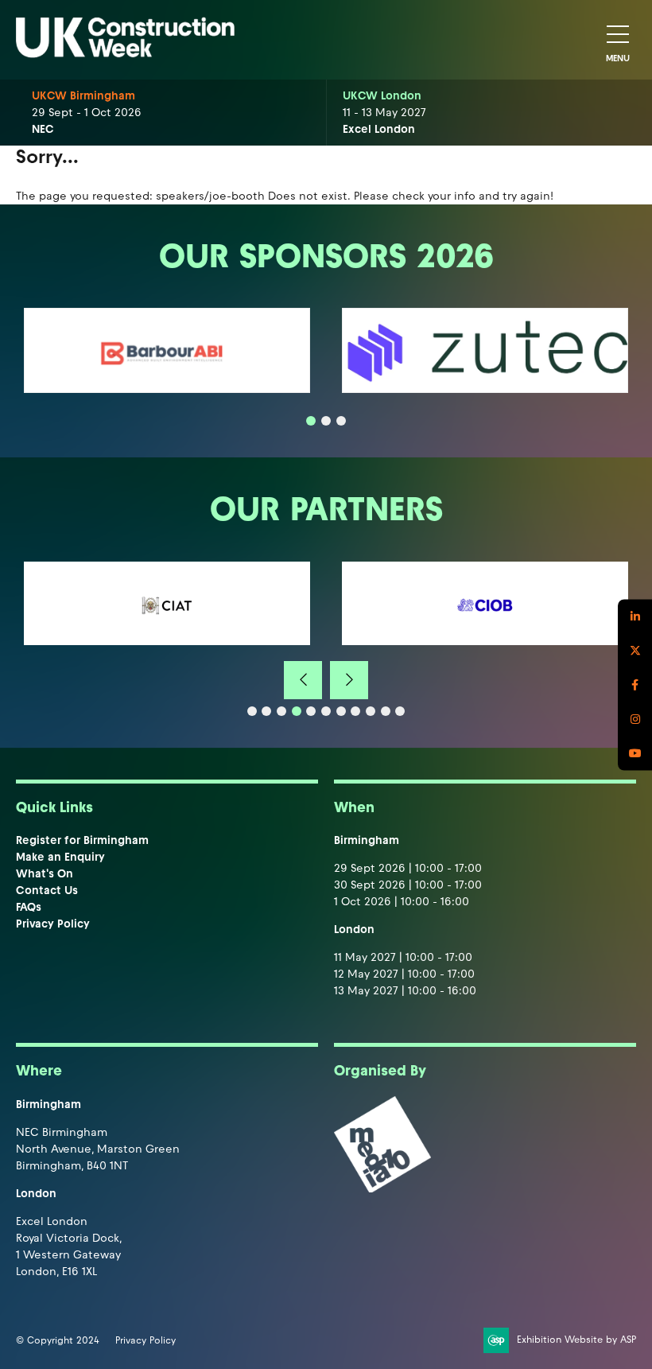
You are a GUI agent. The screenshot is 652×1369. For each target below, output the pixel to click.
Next (349, 680)
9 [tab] (370, 711)
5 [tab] (311, 711)
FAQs (28, 907)
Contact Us (47, 890)
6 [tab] (326, 711)
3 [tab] (341, 421)
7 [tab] (341, 711)
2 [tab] (326, 421)
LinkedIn (635, 616)
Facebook (635, 684)
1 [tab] (311, 421)
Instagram (635, 719)
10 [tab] (385, 711)
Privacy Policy (53, 924)
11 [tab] (400, 711)
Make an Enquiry (60, 857)
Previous (303, 680)
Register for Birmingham (82, 840)
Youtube (635, 753)
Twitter (635, 650)
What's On (44, 874)
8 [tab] (355, 711)
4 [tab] (296, 711)
